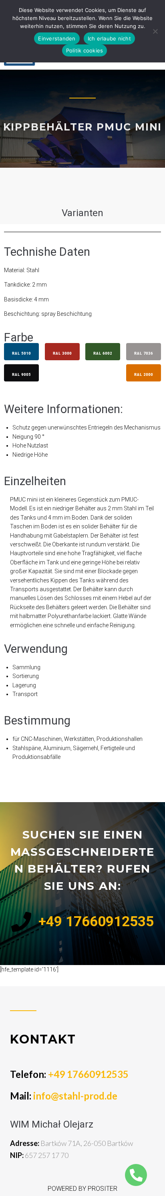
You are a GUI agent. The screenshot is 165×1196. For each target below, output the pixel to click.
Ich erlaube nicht (109, 38)
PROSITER (102, 1188)
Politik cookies (84, 50)
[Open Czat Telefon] (136, 1175)
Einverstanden (56, 38)
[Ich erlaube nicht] (155, 31)
